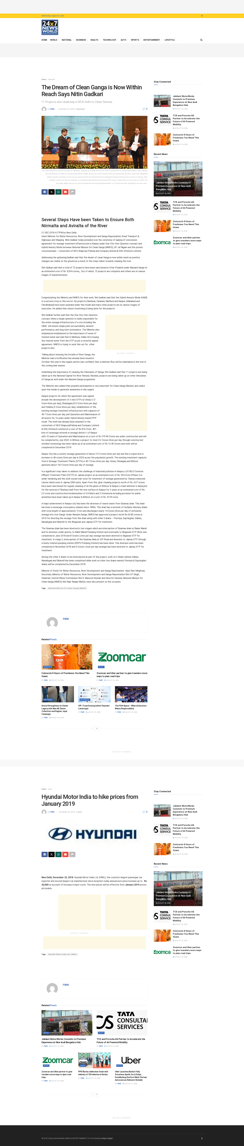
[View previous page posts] (92, 728)
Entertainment (151, 40)
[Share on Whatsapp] (58, 192)
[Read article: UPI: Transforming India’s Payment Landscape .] (94, 694)
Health (94, 40)
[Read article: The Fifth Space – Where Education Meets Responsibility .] (131, 694)
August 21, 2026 (130, 1084)
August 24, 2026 (57, 680)
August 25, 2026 (180, 215)
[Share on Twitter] (51, 192)
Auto (123, 40)
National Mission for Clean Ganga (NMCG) (67, 588)
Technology (109, 40)
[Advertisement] (122, 6)
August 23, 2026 (93, 1078)
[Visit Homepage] (50, 27)
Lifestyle (170, 40)
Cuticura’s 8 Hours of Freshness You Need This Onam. (186, 137)
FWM (52, 109)
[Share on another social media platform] (72, 192)
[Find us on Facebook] (201, 16)
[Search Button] (201, 39)
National (67, 40)
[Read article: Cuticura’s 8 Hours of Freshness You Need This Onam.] (67, 657)
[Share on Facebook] (45, 192)
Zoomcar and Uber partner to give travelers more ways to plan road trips (187, 240)
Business (81, 40)
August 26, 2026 (163, 193)
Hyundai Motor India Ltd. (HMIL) (62, 954)
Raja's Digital (107, 1138)
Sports (135, 40)
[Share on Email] (65, 192)
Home (44, 40)
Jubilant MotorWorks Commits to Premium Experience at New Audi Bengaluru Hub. (173, 186)
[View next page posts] (97, 728)
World (53, 40)
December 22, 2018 (66, 109)
